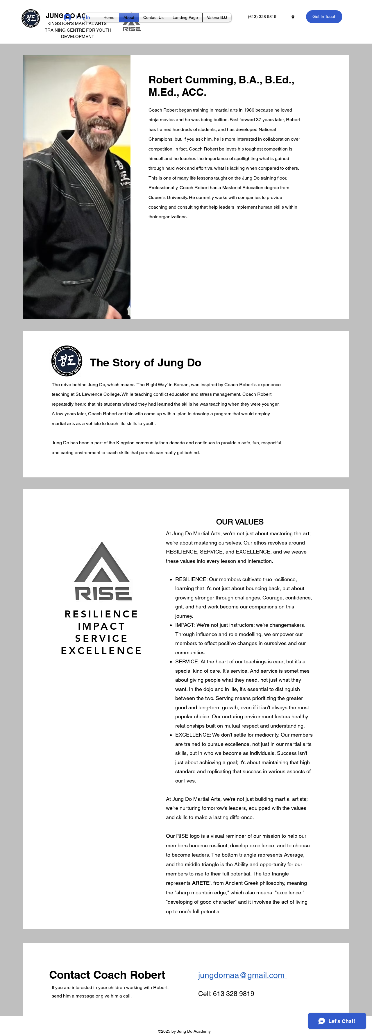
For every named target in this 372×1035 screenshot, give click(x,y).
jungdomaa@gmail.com (242, 975)
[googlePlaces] (293, 17)
